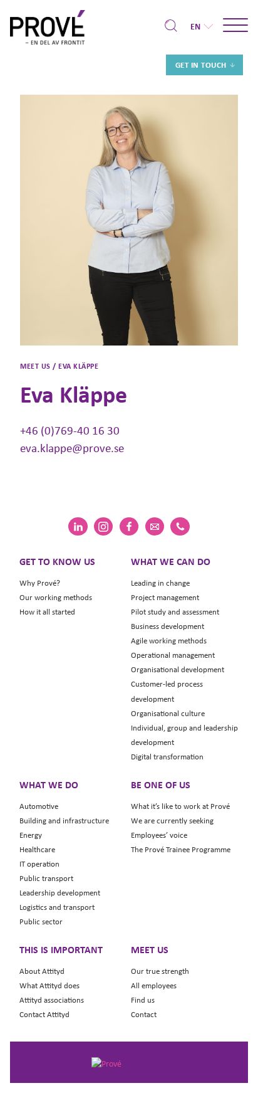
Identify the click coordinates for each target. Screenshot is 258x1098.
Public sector (41, 921)
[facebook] (129, 526)
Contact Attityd (44, 1014)
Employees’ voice (159, 835)
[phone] (179, 526)
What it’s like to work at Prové (180, 806)
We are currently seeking (172, 820)
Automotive (38, 806)
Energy (30, 835)
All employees (154, 985)
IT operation (39, 863)
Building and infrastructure (64, 820)
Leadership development (59, 892)
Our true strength (160, 971)
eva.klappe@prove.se (72, 448)
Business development (167, 626)
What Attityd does (49, 985)
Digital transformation (167, 756)
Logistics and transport (57, 907)
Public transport (46, 878)
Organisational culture (168, 713)
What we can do (170, 561)
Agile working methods (169, 640)
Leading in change (160, 583)
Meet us (149, 949)
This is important (61, 949)
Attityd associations (51, 1000)
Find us (143, 1000)
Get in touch (201, 65)
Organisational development (177, 669)
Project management (165, 597)
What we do (48, 784)
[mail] (154, 526)
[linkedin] (77, 526)
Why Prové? (39, 583)
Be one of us (160, 784)
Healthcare (37, 849)
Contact (144, 1014)
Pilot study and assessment (175, 611)
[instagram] (103, 526)
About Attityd (41, 971)
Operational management (173, 655)
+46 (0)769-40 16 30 (70, 430)
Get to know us (57, 561)
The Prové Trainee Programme (180, 849)
